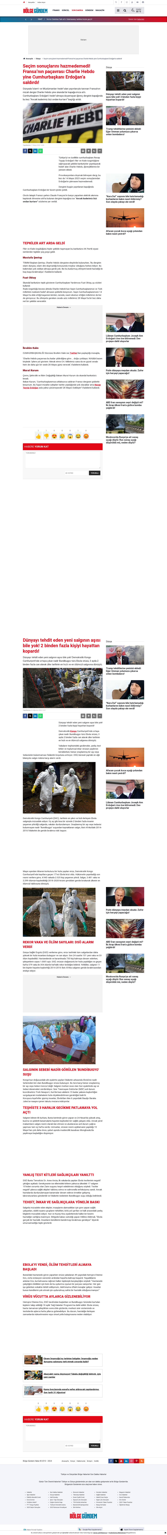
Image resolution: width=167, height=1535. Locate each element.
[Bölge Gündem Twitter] (116, 2)
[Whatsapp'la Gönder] (40, 151)
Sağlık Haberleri (101, 1495)
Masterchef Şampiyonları (80, 1505)
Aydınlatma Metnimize (117, 1533)
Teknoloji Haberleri (78, 1495)
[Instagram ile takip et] (131, 1461)
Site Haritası (77, 1507)
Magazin (100, 10)
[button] (88, 151)
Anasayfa (29, 59)
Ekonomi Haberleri (78, 1492)
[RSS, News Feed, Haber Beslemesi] (141, 1461)
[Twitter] (30, 151)
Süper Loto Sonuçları (102, 1500)
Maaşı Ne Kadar (101, 1505)
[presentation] (26, 19)
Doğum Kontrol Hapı (56, 1502)
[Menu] (118, 10)
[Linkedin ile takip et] (126, 1461)
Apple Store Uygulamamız (133, 1530)
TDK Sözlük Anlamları (80, 1502)
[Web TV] (137, 2)
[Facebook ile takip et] (110, 1461)
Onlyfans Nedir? (32, 1502)
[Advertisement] (40, 170)
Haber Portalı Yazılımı (34, 1530)
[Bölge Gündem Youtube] (132, 2)
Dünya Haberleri (55, 1495)
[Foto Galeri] (143, 2)
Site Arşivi (99, 1507)
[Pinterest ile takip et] (136, 1461)
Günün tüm (136, 19)
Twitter (73, 353)
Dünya (38, 59)
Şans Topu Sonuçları (56, 1500)
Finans (56, 10)
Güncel (65, 10)
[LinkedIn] (35, 151)
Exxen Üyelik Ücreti (79, 1497)
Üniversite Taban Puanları (104, 1502)
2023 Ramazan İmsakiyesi (58, 1507)
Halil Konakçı (54, 1497)
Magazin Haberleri (124, 1492)
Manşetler (31, 2)
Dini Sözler (122, 1500)
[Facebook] (25, 151)
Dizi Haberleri (123, 1495)
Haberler (29, 1492)
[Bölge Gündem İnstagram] (127, 2)
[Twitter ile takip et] (116, 1461)
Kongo (73, 731)
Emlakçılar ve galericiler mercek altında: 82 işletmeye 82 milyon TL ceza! (76, 19)
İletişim (89, 1461)
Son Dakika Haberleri (56, 1492)
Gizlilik (96, 1461)
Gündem (89, 10)
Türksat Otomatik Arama (58, 1505)
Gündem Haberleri (101, 1492)
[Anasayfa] (24, 2)
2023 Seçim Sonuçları (33, 1507)
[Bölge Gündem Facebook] (121, 2)
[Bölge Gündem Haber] (35, 10)
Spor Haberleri (31, 1495)
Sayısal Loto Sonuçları (80, 1500)
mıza (105, 1533)
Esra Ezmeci (31, 1500)
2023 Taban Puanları (125, 1502)
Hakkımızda (81, 1461)
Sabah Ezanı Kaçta (102, 1497)
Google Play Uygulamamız (92, 1530)
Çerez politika (98, 1533)
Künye (72, 1461)
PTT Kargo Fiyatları (33, 1505)
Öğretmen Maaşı (124, 1505)
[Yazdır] (83, 151)
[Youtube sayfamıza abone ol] (121, 1461)
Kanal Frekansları (124, 1497)
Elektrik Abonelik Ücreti (34, 1497)
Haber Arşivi (41, 2)
